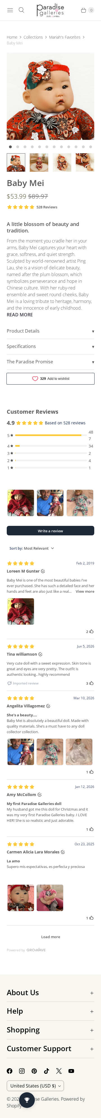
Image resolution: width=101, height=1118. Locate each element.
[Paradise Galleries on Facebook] (13, 1071)
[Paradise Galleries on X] (62, 1071)
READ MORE (20, 315)
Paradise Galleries (41, 1099)
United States (33, 1086)
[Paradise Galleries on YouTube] (74, 1071)
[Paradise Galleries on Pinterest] (37, 1071)
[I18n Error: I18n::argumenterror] (16, 162)
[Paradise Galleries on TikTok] (50, 1071)
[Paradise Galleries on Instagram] (25, 1071)
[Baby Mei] (50, 96)
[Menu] (10, 10)
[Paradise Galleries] (50, 10)
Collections (33, 37)
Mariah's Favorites (65, 37)
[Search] (21, 10)
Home (12, 37)
